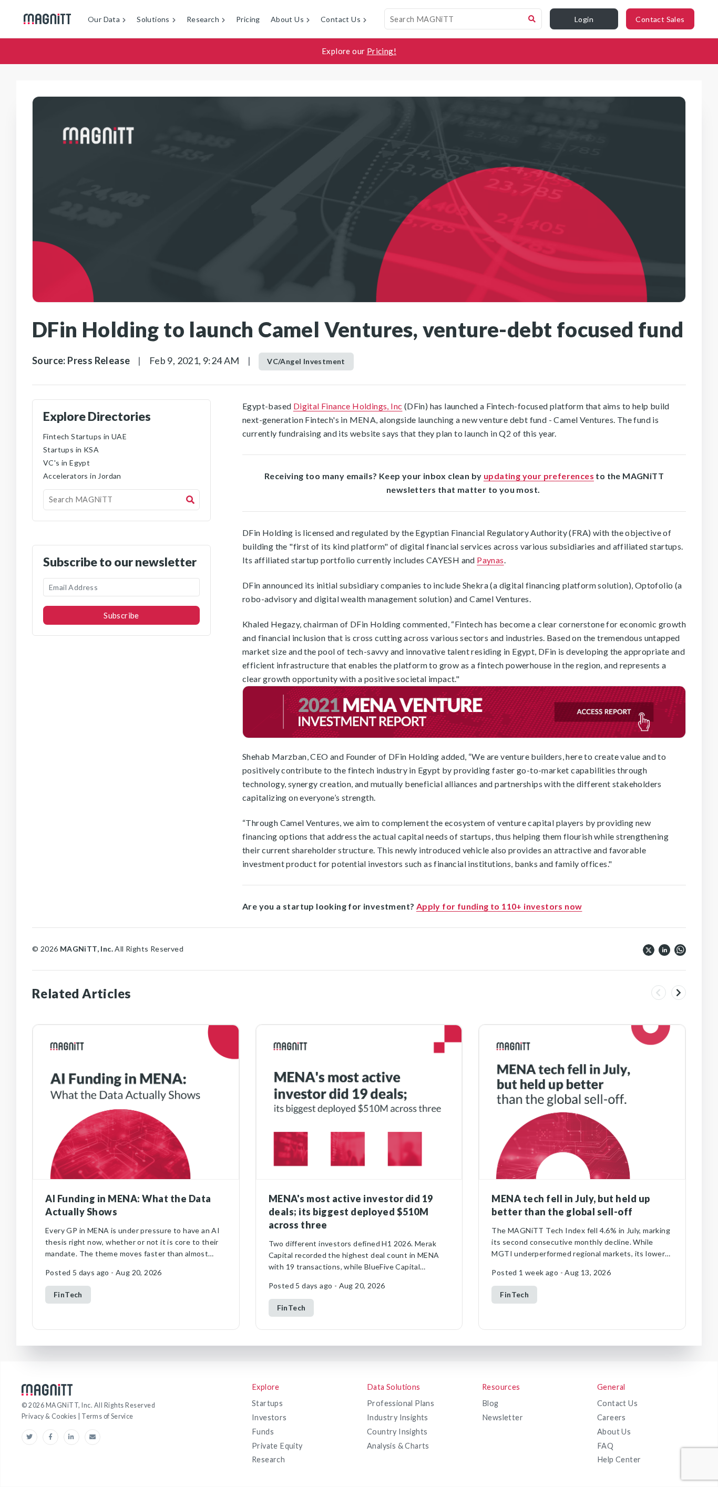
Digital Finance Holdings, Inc (348, 406)
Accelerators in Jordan (82, 475)
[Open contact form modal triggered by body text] (464, 712)
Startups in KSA (71, 449)
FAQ (605, 1445)
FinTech (68, 1294)
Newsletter (502, 1417)
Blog (490, 1403)
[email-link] (92, 1437)
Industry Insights (397, 1417)
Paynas (490, 560)
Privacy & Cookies (50, 1416)
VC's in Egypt (66, 462)
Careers (611, 1417)
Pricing (248, 19)
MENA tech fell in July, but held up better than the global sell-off (570, 1205)
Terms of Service (107, 1416)
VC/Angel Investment (306, 361)
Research (268, 1459)
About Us (614, 1431)
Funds (263, 1431)
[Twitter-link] (32, 1437)
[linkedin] (664, 949)
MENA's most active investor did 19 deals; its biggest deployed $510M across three (351, 1212)
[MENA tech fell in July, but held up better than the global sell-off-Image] (582, 1102)
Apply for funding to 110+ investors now (499, 906)
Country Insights (397, 1431)
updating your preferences (539, 476)
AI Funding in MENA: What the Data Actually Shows (128, 1205)
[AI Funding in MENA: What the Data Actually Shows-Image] (136, 1102)
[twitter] (648, 949)
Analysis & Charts (398, 1445)
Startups (267, 1403)
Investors (269, 1417)
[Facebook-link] (53, 1437)
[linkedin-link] (74, 1437)
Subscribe (121, 615)
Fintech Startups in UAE (85, 436)
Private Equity (277, 1445)
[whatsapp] (680, 949)
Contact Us (617, 1403)
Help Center (619, 1459)
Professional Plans (400, 1403)
